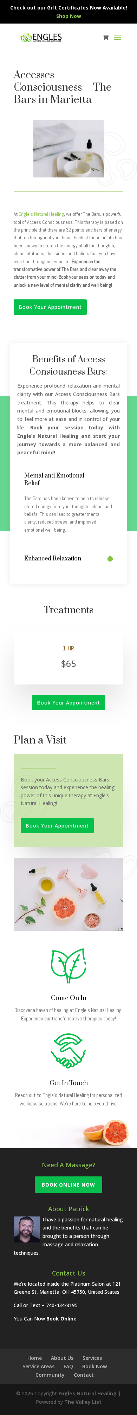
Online (68, 1318)
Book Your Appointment (50, 307)
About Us (62, 1358)
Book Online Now (68, 1184)
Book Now (94, 1366)
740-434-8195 (62, 1305)
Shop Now (68, 16)
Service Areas (38, 1366)
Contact (84, 1374)
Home (34, 1358)
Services (92, 1358)
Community (50, 1374)
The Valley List (83, 1401)
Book (53, 1318)
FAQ (68, 1366)
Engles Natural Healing (87, 1393)
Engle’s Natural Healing (41, 214)
